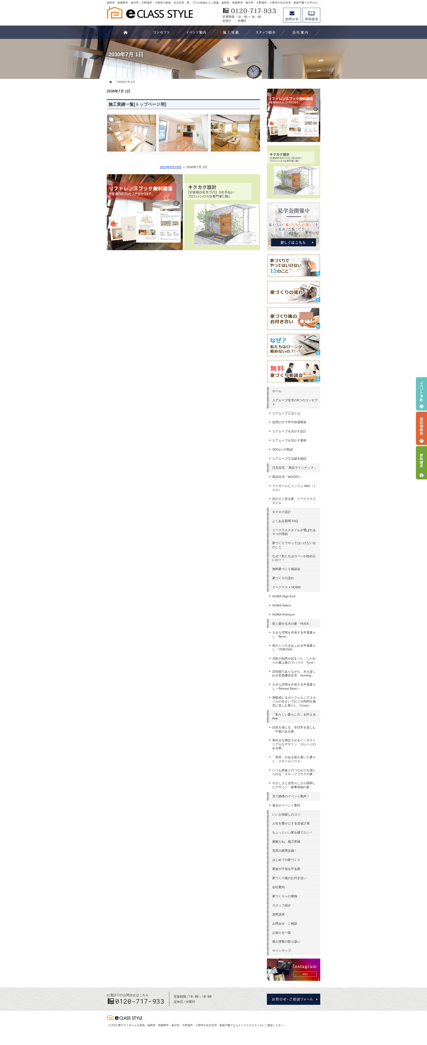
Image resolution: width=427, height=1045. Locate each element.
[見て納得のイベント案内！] (196, 32)
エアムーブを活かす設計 (289, 431)
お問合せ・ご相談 (284, 923)
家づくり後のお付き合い (289, 878)
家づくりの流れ (283, 578)
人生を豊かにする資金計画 (291, 823)
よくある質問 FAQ (285, 521)
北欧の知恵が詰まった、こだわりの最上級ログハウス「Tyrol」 (294, 660)
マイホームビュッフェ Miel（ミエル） (294, 488)
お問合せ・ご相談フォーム (293, 999)
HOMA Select (281, 605)
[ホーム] (111, 82)
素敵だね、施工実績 (286, 841)
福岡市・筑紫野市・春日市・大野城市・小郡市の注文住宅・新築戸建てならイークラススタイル (204, 1025)
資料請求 (278, 914)
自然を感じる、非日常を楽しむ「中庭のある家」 (294, 729)
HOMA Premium (283, 614)
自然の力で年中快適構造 (289, 422)
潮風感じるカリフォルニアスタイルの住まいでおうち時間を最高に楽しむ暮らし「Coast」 (294, 701)
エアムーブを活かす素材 (289, 440)
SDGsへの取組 (282, 449)
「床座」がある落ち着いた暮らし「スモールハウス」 (294, 759)
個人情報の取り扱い (286, 941)
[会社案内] (300, 32)
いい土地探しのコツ (286, 814)
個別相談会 (421, 428)
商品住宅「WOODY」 (287, 477)
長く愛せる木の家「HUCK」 (292, 623)
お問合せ (292, 15)
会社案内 (278, 887)
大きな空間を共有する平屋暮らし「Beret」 (294, 634)
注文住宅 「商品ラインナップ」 (294, 467)
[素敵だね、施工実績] (231, 32)
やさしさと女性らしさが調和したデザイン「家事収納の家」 (294, 785)
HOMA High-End (283, 596)
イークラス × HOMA (286, 587)
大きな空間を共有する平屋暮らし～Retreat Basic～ (294, 686)
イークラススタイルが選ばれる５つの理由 (294, 532)
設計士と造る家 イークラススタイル (294, 501)
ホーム (277, 391)
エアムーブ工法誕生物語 (289, 458)
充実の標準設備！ (284, 850)
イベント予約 (421, 394)
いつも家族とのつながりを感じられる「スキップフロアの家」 (294, 772)
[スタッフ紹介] (265, 32)
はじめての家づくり (286, 860)
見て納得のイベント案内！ (291, 796)
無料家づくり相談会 (286, 569)
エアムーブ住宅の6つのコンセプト (295, 402)
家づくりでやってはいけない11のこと (294, 545)
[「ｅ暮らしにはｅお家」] (161, 32)
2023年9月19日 (170, 167)
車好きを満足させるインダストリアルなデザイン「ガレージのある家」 (294, 744)
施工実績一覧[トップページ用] (137, 104)
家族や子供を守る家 (286, 869)
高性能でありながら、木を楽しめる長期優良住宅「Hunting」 (294, 673)
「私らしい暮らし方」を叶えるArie (294, 716)
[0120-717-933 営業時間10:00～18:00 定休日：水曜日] (250, 15)
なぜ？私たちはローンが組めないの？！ (294, 558)
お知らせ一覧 (281, 932)
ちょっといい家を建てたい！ (292, 832)
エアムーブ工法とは (286, 413)
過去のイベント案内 (286, 805)
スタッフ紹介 (281, 905)
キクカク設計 (281, 512)
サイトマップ (281, 950)
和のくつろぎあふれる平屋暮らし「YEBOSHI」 (294, 647)
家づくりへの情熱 (284, 896)
